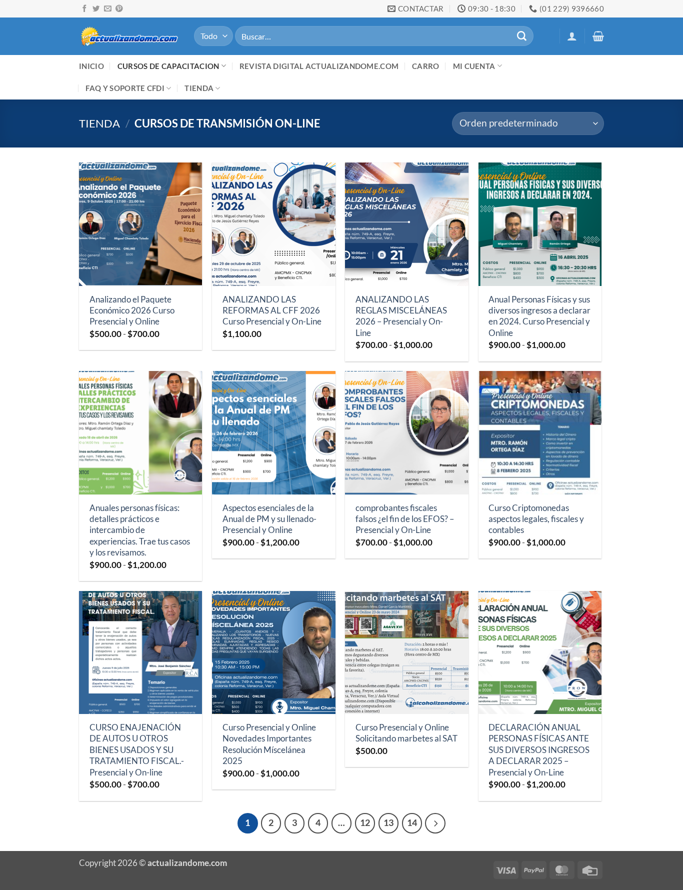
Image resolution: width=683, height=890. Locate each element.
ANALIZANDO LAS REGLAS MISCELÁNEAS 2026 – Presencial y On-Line (401, 316)
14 (412, 822)
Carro (426, 66)
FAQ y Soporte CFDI (125, 88)
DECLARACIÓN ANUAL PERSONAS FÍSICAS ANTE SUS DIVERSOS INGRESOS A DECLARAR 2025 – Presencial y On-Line (539, 750)
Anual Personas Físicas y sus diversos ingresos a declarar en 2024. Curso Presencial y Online (539, 316)
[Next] (435, 823)
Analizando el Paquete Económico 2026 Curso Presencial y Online (132, 310)
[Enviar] (522, 36)
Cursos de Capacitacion (169, 66)
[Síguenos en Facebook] (84, 9)
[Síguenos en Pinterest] (119, 9)
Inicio (91, 66)
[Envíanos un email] (107, 9)
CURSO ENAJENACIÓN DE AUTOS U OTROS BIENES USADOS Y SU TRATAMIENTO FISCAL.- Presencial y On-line (137, 750)
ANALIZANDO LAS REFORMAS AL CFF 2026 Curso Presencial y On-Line (272, 310)
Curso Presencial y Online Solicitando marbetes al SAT (407, 733)
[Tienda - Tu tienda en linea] (129, 36)
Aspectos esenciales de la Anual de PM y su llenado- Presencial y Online (269, 519)
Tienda (199, 88)
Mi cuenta (474, 66)
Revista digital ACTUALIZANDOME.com (319, 66)
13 (389, 822)
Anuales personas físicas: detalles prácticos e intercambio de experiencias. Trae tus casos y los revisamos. (140, 530)
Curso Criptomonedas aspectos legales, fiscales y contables (536, 519)
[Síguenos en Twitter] (96, 9)
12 (365, 822)
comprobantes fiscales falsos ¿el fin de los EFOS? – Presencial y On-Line (405, 519)
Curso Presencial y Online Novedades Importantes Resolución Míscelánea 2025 (269, 744)
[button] (572, 36)
